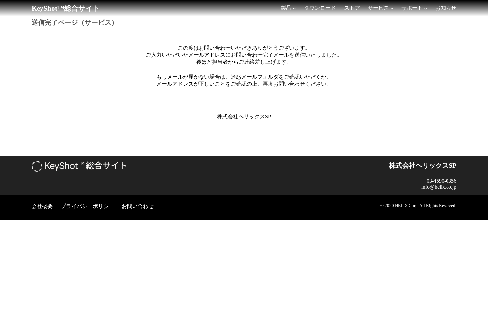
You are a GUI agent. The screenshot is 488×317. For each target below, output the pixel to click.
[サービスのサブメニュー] (392, 8)
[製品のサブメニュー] (294, 8)
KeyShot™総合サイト (66, 8)
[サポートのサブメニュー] (425, 8)
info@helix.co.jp (438, 187)
